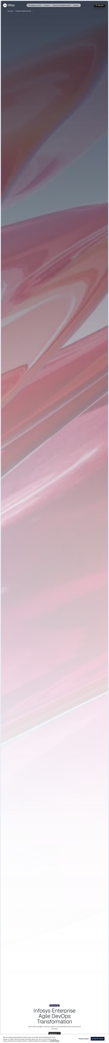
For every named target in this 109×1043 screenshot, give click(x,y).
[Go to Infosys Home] (11, 5)
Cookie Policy (55, 1041)
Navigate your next (35, 5)
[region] (54, 1038)
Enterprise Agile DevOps (23, 11)
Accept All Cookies (98, 1038)
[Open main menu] (5, 5)
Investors (47, 5)
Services (10, 11)
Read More (53, 1034)
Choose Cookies (84, 1038)
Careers (75, 5)
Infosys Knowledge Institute (61, 5)
